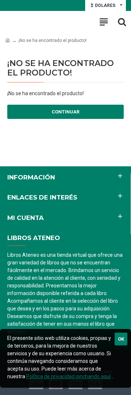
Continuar (65, 112)
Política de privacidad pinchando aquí (68, 376)
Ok (121, 339)
